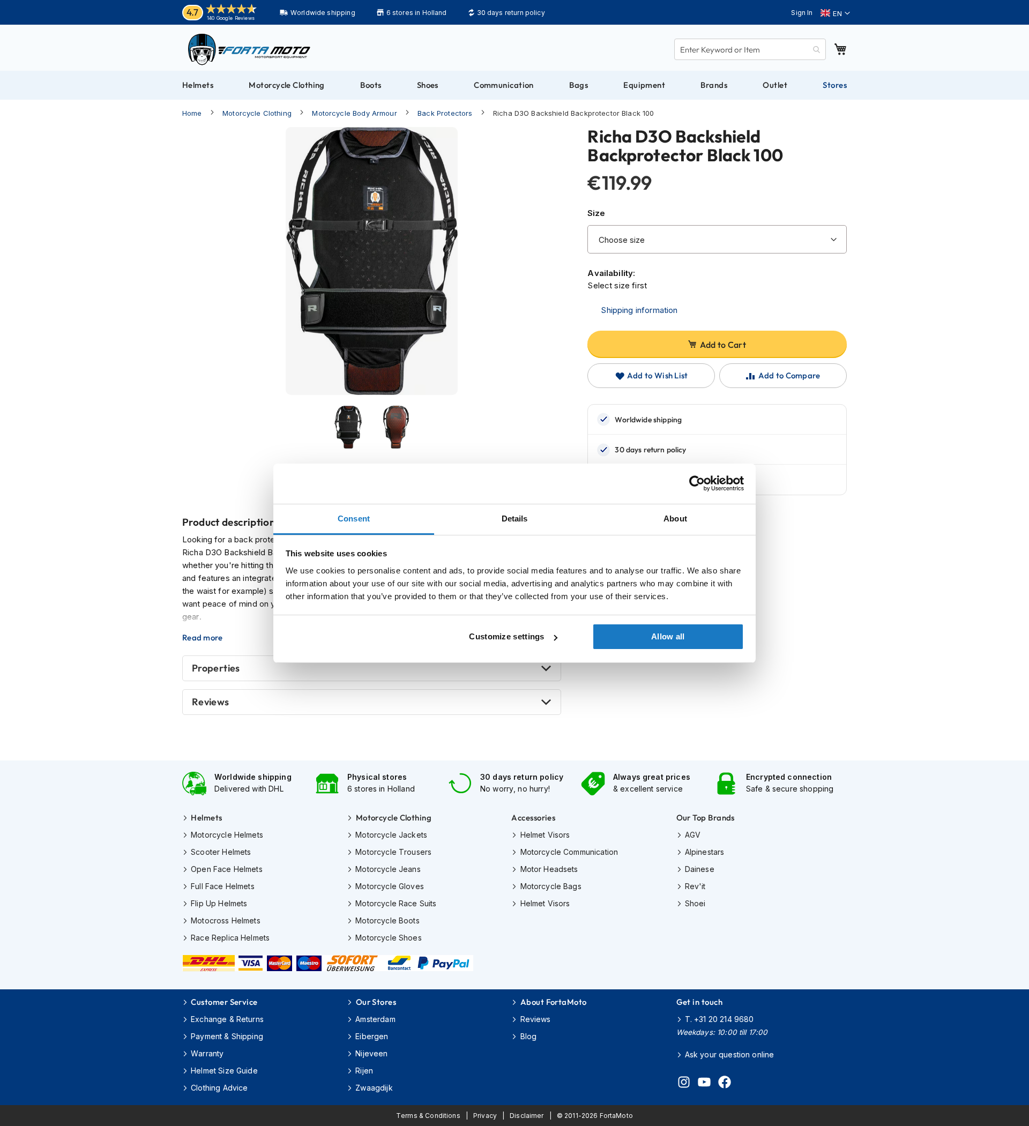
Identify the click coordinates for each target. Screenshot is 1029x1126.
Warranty (207, 1053)
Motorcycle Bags (550, 886)
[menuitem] (197, 85)
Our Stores (376, 1002)
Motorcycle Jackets (391, 834)
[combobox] (750, 49)
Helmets (206, 817)
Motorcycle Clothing (257, 113)
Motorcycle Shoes (388, 937)
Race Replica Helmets (230, 937)
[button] (835, 13)
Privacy (485, 1116)
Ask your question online (729, 1054)
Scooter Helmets (221, 851)
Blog (528, 1036)
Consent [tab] (354, 518)
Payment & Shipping (227, 1036)
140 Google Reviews (231, 18)
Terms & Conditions (428, 1116)
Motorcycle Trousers (393, 851)
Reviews (210, 702)
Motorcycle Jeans (387, 869)
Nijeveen (371, 1053)
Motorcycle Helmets (227, 834)
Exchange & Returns (227, 1019)
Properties (216, 668)
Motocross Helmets (225, 920)
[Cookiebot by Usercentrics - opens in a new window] (697, 483)
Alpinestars (705, 851)
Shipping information (639, 310)
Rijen (364, 1070)
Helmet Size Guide (224, 1070)
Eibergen (371, 1036)
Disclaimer (527, 1116)
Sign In (801, 13)
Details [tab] (515, 518)
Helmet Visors (545, 834)
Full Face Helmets (223, 886)
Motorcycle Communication (569, 851)
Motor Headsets (549, 869)
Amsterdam (375, 1019)
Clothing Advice (219, 1087)
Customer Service (224, 1002)
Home (192, 113)
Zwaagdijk (373, 1087)
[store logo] (249, 49)
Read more (202, 637)
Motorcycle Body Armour (354, 113)
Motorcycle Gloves (389, 886)
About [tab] (675, 518)
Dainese (699, 869)
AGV (692, 834)
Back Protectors (444, 113)
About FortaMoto (553, 1002)
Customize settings (506, 636)
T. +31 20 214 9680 (719, 1019)
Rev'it (695, 886)
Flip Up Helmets (219, 903)
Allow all (668, 636)
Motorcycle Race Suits (395, 903)
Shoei (695, 903)
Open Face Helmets (227, 869)
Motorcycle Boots (387, 920)
